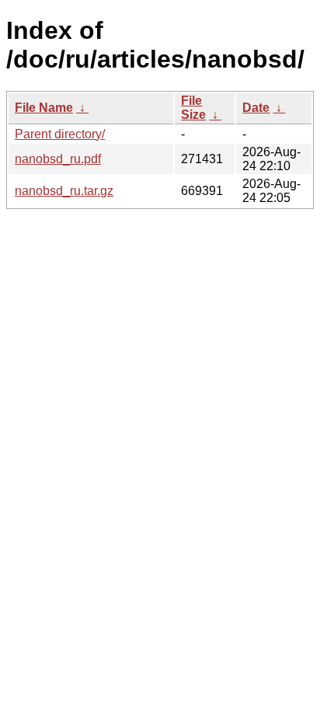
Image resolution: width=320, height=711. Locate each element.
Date (256, 107)
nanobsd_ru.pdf (58, 159)
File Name (44, 107)
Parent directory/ (60, 134)
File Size (193, 107)
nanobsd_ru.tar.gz (64, 190)
